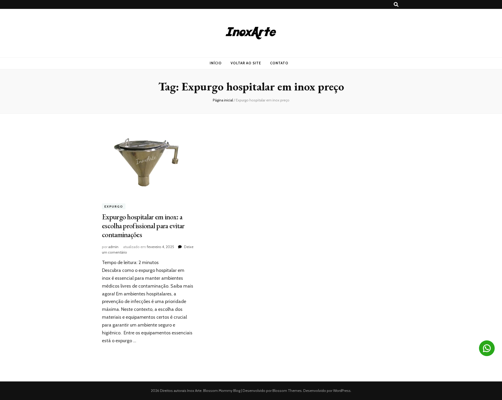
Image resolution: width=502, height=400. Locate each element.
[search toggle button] (396, 4)
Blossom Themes (287, 390)
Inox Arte (194, 390)
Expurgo (113, 206)
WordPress (342, 390)
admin (113, 246)
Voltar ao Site (246, 63)
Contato (279, 63)
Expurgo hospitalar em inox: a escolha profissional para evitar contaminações (143, 225)
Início (216, 63)
